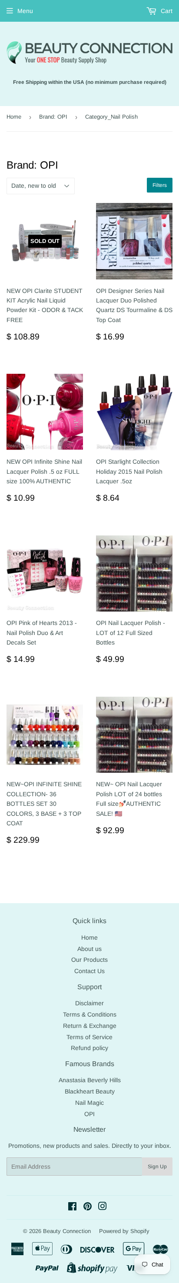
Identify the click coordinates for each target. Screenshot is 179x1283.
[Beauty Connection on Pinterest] (87, 1207)
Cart (165, 10)
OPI (89, 1113)
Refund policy (89, 1047)
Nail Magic (89, 1102)
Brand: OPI (53, 116)
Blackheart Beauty (90, 1091)
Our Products (89, 959)
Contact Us (89, 970)
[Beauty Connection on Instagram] (102, 1207)
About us (89, 948)
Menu (25, 10)
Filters (159, 185)
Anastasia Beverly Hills (90, 1080)
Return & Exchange (89, 1025)
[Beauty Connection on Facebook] (72, 1207)
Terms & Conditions (89, 1014)
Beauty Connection (67, 1231)
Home (14, 116)
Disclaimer (89, 1003)
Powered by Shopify (124, 1231)
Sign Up (157, 1166)
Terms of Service (89, 1037)
